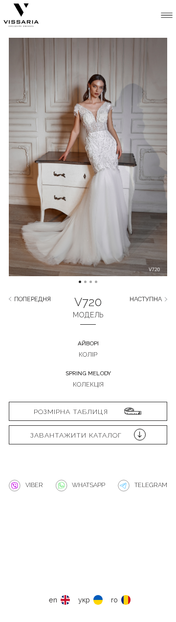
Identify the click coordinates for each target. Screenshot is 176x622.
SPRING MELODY (88, 373)
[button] (28, 164)
